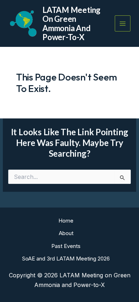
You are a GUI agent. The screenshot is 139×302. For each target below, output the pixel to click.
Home (65, 220)
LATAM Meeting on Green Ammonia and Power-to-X (71, 23)
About (66, 233)
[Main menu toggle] (123, 23)
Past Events (66, 246)
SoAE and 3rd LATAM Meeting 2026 (66, 258)
